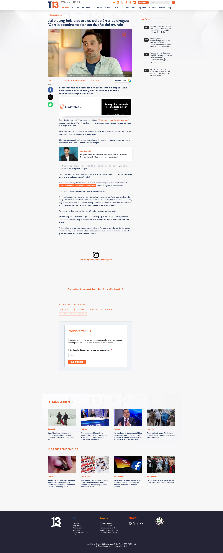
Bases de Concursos (81, 533)
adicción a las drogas (73, 314)
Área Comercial (106, 526)
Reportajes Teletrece (81, 8)
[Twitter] (134, 524)
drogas (93, 310)
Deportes (142, 8)
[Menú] (173, 2)
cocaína (81, 310)
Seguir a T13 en (121, 80)
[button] (174, 7)
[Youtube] (141, 524)
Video (107, 8)
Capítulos (76, 530)
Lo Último (65, 8)
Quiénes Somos (106, 523)
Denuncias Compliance (108, 533)
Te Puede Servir (127, 8)
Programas (77, 526)
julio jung (106, 310)
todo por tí (67, 310)
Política (152, 8)
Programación (78, 528)
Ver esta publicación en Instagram (96, 259)
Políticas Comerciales (108, 528)
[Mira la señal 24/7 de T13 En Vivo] (143, 2)
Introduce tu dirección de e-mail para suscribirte (89, 350)
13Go (75, 535)
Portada (76, 523)
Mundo (162, 8)
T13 (49, 80)
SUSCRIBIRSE (77, 362)
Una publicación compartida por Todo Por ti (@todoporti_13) (95, 289)
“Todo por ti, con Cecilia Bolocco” (113, 120)
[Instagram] (130, 524)
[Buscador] (167, 2)
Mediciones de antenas (109, 530)
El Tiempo (98, 8)
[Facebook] (138, 524)
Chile (116, 8)
